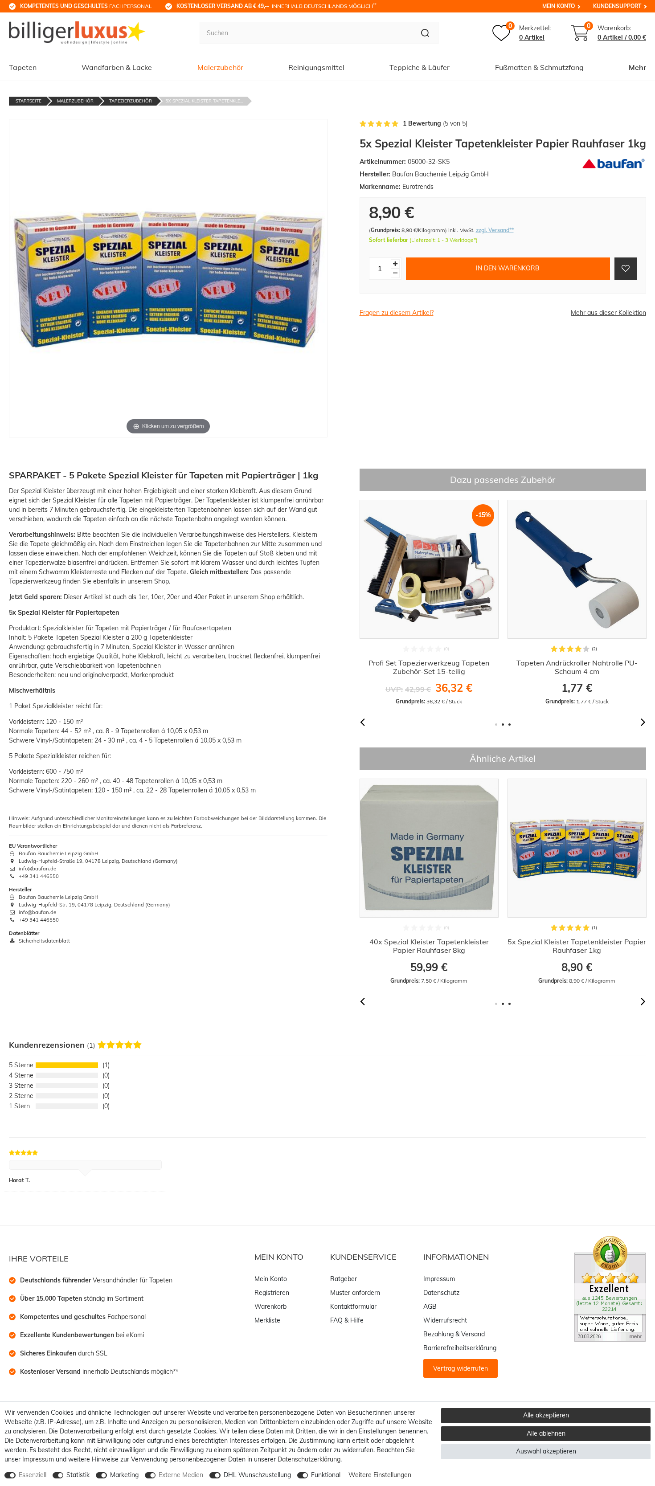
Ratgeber (343, 1279)
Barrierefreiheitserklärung (459, 1348)
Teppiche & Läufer (419, 67)
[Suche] (425, 33)
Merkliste (267, 1320)
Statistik (78, 1475)
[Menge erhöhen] (395, 263)
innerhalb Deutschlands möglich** (99, 1372)
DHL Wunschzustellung (257, 1475)
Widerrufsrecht (445, 1320)
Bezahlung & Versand (454, 1334)
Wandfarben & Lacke (117, 67)
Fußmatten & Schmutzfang (539, 67)
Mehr (637, 67)
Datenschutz (441, 1293)
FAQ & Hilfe (347, 1320)
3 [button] (509, 724)
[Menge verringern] (395, 273)
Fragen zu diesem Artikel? (397, 313)
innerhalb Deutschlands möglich (276, 5)
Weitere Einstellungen (379, 1475)
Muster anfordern (355, 1293)
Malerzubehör (220, 67)
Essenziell (32, 1475)
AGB (430, 1306)
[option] (429, 603)
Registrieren (271, 1293)
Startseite (28, 101)
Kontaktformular (353, 1306)
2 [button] (503, 724)
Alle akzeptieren (546, 1415)
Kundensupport (617, 6)
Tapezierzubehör (130, 101)
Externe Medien (181, 1475)
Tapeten (23, 67)
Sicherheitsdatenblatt (43, 941)
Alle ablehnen (546, 1433)
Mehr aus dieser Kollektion (608, 313)
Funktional (325, 1475)
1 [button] (496, 724)
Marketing (124, 1475)
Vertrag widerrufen (460, 1368)
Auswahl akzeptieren (546, 1451)
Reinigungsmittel (316, 67)
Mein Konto (558, 6)
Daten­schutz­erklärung (309, 1459)
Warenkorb (270, 1306)
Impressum (439, 1279)
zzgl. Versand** (495, 230)
